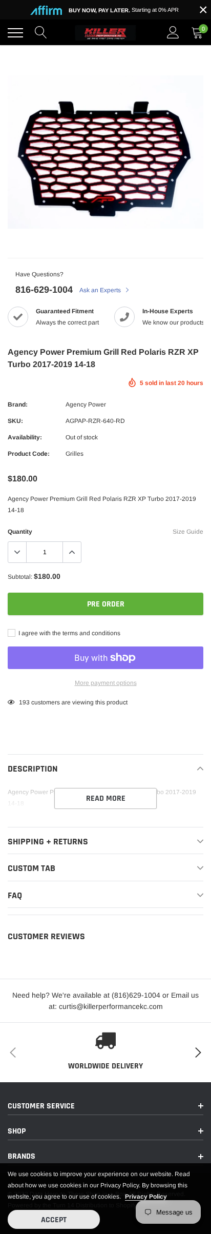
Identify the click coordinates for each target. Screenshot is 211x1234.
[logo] (105, 33)
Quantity (20, 531)
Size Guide (188, 531)
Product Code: (29, 453)
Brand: (18, 404)
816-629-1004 (44, 290)
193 (24, 702)
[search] (41, 33)
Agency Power (86, 404)
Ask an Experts (100, 290)
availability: (25, 437)
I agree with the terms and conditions (68, 633)
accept (54, 1220)
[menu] (15, 33)
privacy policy (146, 1196)
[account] (173, 32)
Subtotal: (20, 576)
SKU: (15, 420)
